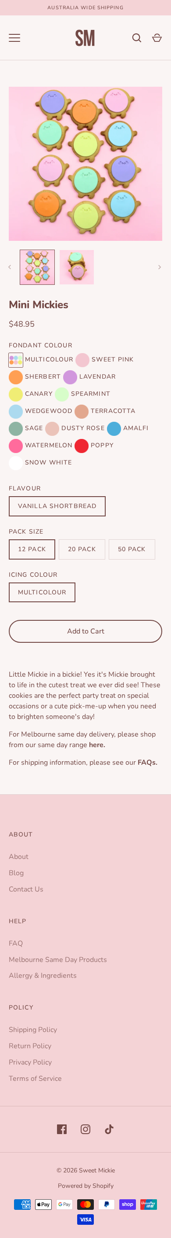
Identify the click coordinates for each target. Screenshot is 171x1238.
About (18, 857)
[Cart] (157, 38)
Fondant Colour (40, 345)
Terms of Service (35, 1078)
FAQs (147, 762)
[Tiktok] (109, 1129)
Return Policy (30, 1046)
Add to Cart (85, 631)
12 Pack (32, 549)
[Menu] (14, 38)
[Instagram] (85, 1129)
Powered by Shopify (86, 1186)
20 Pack (82, 549)
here (96, 745)
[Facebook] (61, 1129)
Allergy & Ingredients (43, 975)
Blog (16, 873)
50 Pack (132, 549)
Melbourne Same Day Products (58, 960)
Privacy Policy (30, 1062)
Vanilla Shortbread (57, 506)
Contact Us (26, 889)
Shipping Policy (33, 1030)
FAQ (16, 943)
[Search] (136, 38)
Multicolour (42, 592)
